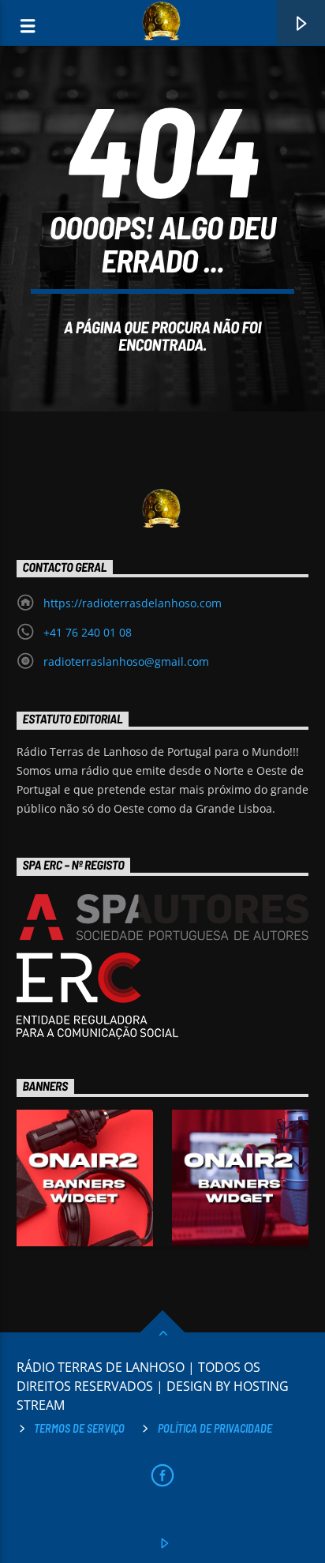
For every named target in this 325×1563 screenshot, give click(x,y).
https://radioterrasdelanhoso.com (132, 603)
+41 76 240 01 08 (87, 632)
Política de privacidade (215, 1428)
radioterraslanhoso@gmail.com (126, 661)
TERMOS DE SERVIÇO (79, 1428)
